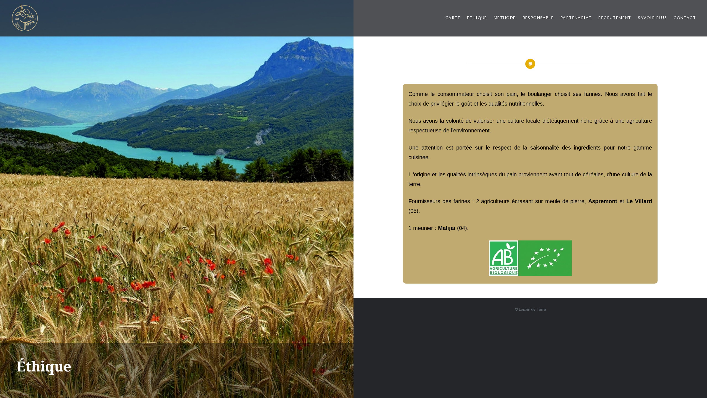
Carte (452, 17)
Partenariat (576, 17)
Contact (685, 17)
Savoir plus (652, 17)
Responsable (538, 17)
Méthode (505, 17)
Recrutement (614, 17)
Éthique (477, 17)
